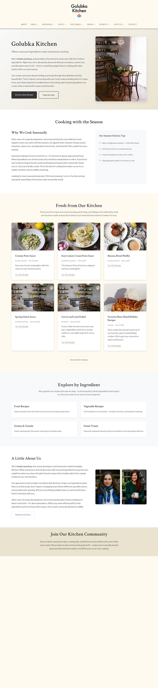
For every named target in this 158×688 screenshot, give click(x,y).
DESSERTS (104, 24)
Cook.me (67, 176)
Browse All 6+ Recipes (79, 360)
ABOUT (24, 24)
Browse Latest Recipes (24, 95)
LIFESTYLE (119, 24)
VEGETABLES (76, 24)
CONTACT (132, 24)
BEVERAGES (48, 24)
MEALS (35, 24)
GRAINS (91, 24)
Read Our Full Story (23, 515)
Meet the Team (49, 95)
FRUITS (62, 24)
